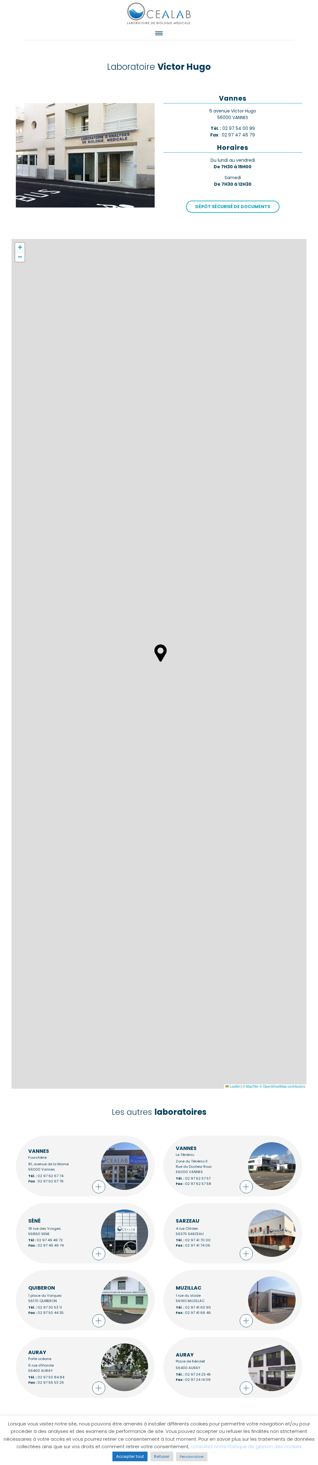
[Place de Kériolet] (232, 1367)
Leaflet (234, 1086)
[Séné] (85, 1233)
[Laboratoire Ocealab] (159, 13)
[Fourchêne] (85, 1166)
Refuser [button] (162, 1456)
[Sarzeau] (232, 1233)
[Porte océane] (85, 1367)
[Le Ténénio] (232, 1166)
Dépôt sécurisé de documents (232, 206)
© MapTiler (251, 1086)
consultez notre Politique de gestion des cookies (246, 1446)
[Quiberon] (85, 1300)
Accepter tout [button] (130, 1456)
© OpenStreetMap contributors (282, 1086)
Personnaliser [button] (192, 1456)
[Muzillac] (232, 1300)
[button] (160, 653)
